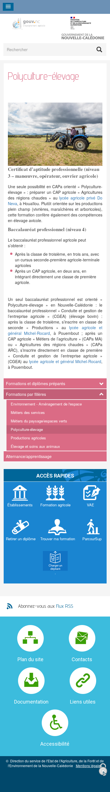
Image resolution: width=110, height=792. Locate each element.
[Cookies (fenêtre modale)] (103, 770)
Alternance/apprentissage (29, 456)
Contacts (82, 659)
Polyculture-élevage (27, 429)
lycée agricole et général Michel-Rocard (65, 361)
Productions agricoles (28, 438)
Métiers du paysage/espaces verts (39, 421)
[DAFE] (52, 23)
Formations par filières (26, 394)
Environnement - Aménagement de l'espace (46, 404)
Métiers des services (28, 412)
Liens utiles (83, 702)
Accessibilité (54, 744)
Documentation (31, 702)
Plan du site (30, 659)
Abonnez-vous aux (45, 606)
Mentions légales (89, 765)
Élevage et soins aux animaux (35, 446)
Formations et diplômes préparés (35, 383)
